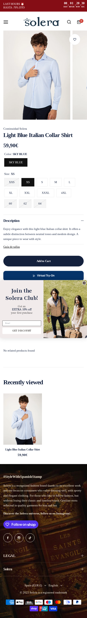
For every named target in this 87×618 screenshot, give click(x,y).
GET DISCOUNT (21, 331)
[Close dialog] (84, 282)
